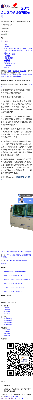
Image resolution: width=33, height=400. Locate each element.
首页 (5, 44)
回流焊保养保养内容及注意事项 (11, 74)
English (6, 41)
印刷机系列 (8, 324)
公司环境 (7, 309)
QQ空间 (9, 251)
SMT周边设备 (12, 50)
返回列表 (4, 264)
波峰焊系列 (15, 48)
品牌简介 (7, 307)
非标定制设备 (21, 50)
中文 (2, 41)
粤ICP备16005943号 (12, 396)
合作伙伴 (7, 313)
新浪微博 (15, 251)
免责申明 (4, 398)
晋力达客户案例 (9, 54)
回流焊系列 (8, 48)
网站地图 (10, 398)
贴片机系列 (23, 48)
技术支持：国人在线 (21, 398)
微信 (29, 251)
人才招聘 (7, 60)
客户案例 (7, 330)
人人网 (25, 251)
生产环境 (7, 311)
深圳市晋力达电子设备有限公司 (15, 12)
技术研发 (7, 56)
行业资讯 (13, 63)
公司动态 (7, 63)
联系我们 (7, 67)
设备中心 (7, 46)
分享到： (4, 251)
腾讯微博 (20, 251)
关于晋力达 (8, 65)
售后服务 (7, 333)
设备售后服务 (8, 58)
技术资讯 (7, 62)
